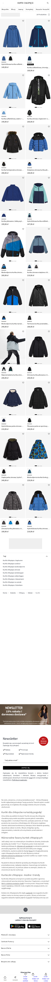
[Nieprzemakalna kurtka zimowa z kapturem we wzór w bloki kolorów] (12, 347)
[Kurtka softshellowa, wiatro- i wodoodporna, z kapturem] (12, 90)
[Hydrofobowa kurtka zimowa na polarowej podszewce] (38, 500)
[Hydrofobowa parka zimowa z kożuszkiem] (12, 398)
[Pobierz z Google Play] (17, 926)
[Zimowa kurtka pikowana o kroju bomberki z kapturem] (38, 347)
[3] (15, 107)
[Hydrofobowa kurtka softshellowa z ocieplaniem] (38, 193)
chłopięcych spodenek (25, 846)
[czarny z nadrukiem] (29, 113)
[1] (10, 107)
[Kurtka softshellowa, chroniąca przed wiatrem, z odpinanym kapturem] (38, 36)
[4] (16, 363)
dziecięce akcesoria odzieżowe (12, 856)
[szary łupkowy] (3, 523)
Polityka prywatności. (19, 780)
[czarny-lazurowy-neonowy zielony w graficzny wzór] (29, 471)
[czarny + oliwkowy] (3, 471)
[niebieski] (10, 523)
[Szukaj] (48, 3)
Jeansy (20, 9)
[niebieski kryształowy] (3, 113)
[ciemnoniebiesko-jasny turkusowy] (29, 215)
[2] (13, 107)
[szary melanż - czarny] (36, 266)
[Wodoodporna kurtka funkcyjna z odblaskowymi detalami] (38, 449)
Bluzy (13, 9)
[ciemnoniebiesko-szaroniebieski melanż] (29, 266)
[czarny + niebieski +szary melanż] (3, 266)
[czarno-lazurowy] (3, 318)
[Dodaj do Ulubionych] (23, 21)
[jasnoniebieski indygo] (3, 58)
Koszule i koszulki (42, 9)
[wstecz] (3, 3)
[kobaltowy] (3, 215)
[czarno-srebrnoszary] (3, 369)
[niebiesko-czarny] (29, 164)
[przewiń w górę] (25, 910)
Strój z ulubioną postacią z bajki (12, 883)
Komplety (29, 9)
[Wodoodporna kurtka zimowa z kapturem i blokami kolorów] (12, 244)
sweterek (29, 893)
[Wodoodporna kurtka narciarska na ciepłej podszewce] (12, 295)
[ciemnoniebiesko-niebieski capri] (29, 58)
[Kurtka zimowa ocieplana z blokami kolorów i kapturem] (38, 244)
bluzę (31, 851)
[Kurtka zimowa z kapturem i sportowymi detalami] (38, 90)
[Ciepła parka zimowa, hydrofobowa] (12, 449)
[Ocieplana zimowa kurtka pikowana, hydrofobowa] (38, 142)
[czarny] (10, 58)
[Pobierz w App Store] (34, 926)
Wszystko (5, 9)
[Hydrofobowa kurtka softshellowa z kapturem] (12, 36)
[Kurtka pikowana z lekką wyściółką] (12, 193)
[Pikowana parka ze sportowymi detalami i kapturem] (38, 398)
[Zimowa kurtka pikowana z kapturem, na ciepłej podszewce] (12, 500)
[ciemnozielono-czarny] (10, 369)
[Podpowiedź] (49, 15)
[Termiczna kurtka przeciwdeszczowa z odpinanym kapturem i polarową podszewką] (38, 295)
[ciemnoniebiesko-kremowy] (3, 420)
